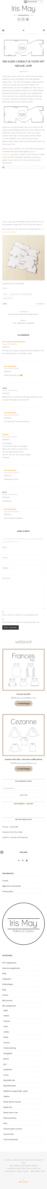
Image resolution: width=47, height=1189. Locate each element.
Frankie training (9, 1048)
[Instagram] (2, 852)
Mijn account (7, 1000)
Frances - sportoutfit (10, 827)
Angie (5, 1010)
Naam (4, 547)
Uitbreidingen (7, 984)
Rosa (5, 1123)
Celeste (6, 1015)
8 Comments (40, 304)
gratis (5, 294)
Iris (5, 304)
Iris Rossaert (10, 366)
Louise (6, 1075)
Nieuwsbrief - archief (14, 1168)
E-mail (4, 558)
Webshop (17, 1166)
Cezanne (6, 1021)
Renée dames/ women (12, 1102)
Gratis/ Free (36, 1168)
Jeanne (6, 1059)
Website (5, 568)
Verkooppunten (10, 1171)
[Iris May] (23, 9)
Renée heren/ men (10, 1112)
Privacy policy (7, 891)
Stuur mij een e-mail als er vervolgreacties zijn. (20, 615)
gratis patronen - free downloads (21, 294)
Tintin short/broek (10, 1139)
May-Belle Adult (9, 1085)
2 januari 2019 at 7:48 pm (11, 369)
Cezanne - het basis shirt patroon (15, 837)
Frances (6, 1042)
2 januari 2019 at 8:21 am (9, 390)
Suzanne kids (8, 1134)
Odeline (6, 1096)
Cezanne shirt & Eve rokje (12, 832)
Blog (4, 989)
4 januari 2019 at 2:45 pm (11, 511)
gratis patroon (8, 298)
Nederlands (32, 2)
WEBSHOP (23, 642)
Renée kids (7, 1107)
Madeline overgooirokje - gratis (15, 1091)
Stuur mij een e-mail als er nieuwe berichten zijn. (20, 622)
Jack (5, 1064)
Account (26, 1171)
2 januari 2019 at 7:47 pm (11, 473)
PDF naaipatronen (9, 963)
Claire (5, 1026)
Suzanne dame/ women (12, 1129)
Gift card (29, 1168)
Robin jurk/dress (9, 1118)
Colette (6, 1032)
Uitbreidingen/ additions (29, 1166)
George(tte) (7, 1053)
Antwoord (5, 347)
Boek (4, 973)
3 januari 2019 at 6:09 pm (9, 494)
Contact (5, 880)
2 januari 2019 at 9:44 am (9, 437)
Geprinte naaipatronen (11, 968)
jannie (5, 434)
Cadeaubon (6, 979)
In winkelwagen (23, 703)
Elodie (5, 1037)
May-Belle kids (9, 1080)
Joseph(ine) (7, 1069)
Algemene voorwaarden (11, 886)
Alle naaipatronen (9, 1006)
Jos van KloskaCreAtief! (13, 342)
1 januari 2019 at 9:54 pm (9, 344)
